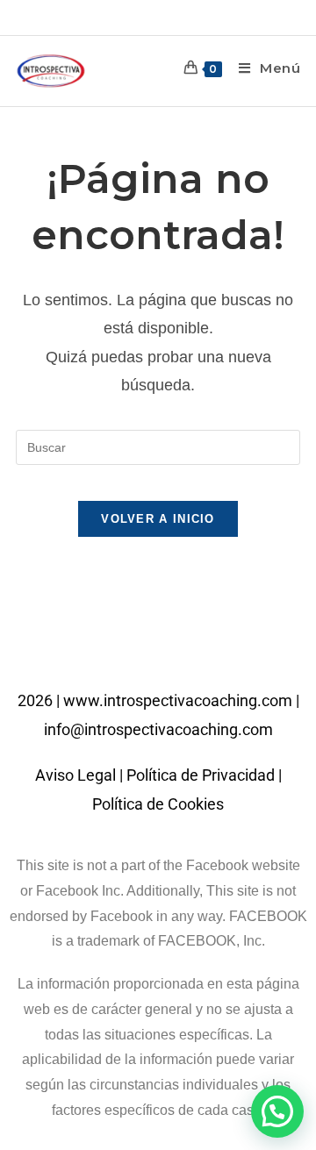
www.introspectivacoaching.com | (181, 700)
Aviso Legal (75, 775)
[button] (277, 1111)
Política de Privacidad (200, 775)
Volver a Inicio (158, 518)
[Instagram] (183, 647)
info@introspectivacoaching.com (158, 729)
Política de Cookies (158, 804)
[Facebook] (134, 647)
